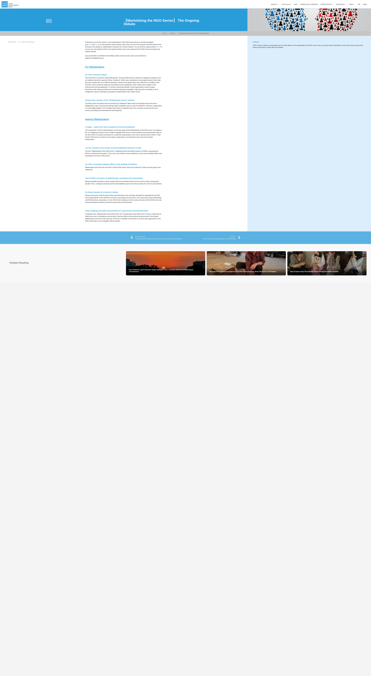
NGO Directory (286, 4)
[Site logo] (10, 4)
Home (164, 33)
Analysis (172, 33)
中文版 (365, 4)
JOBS (295, 4)
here (90, 44)
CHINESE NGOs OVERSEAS (309, 4)
